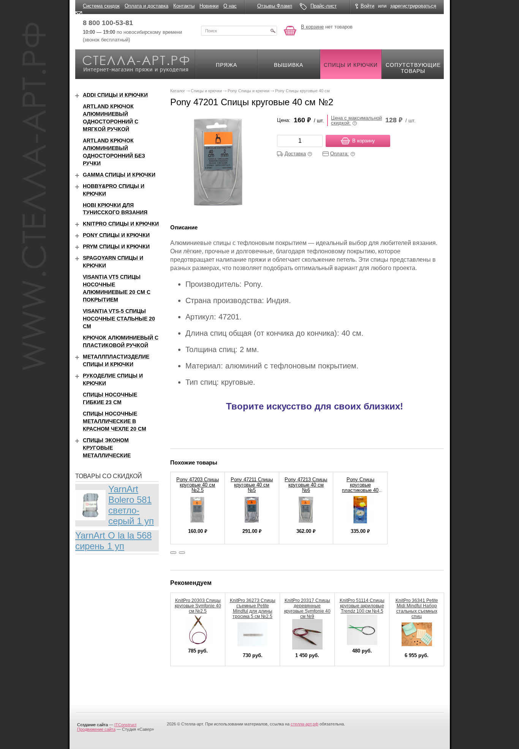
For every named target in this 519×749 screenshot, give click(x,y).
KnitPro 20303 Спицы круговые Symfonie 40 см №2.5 (198, 606)
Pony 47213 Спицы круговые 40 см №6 (306, 485)
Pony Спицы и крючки (116, 235)
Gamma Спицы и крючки (119, 175)
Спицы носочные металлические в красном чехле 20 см (114, 421)
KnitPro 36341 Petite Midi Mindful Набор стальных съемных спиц (417, 608)
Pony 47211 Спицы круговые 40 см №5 (252, 485)
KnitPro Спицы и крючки (121, 224)
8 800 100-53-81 (108, 23)
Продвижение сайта (96, 729)
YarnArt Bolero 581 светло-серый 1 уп (131, 505)
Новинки (208, 6)
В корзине (312, 27)
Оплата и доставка (146, 6)
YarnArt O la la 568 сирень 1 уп (113, 540)
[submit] (273, 30)
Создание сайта (92, 724)
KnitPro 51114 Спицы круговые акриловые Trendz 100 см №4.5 (362, 606)
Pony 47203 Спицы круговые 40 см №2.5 (197, 485)
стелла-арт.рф (304, 724)
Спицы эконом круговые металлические (107, 447)
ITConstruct (125, 724)
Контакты (184, 6)
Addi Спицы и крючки (115, 95)
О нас (230, 6)
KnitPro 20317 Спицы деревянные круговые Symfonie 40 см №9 (307, 608)
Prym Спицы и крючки (116, 246)
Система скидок (101, 6)
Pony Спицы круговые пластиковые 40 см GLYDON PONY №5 (360, 490)
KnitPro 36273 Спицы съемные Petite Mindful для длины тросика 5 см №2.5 (252, 608)
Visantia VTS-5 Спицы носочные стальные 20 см (119, 318)
